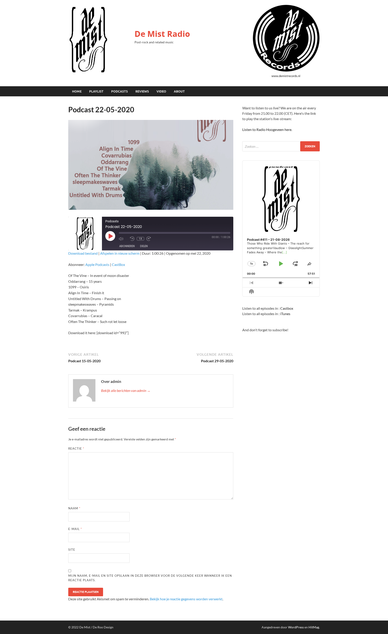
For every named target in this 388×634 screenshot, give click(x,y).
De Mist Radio (162, 33)
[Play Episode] (110, 236)
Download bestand (83, 253)
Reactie (76, 448)
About (179, 91)
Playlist (96, 91)
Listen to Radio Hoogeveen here (266, 129)
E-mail (75, 529)
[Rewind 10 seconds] (132, 239)
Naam (74, 508)
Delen (144, 246)
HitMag (314, 627)
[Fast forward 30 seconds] (150, 239)
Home (77, 91)
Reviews (142, 91)
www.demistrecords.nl (285, 76)
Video (161, 91)
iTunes (285, 313)
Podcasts (119, 91)
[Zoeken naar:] (281, 146)
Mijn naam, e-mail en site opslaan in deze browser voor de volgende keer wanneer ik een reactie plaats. (150, 578)
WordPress (296, 627)
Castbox (286, 308)
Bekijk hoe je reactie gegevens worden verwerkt (186, 599)
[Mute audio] (123, 239)
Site (71, 549)
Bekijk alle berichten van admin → (125, 390)
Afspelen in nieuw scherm (119, 253)
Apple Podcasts (97, 264)
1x (140, 238)
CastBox (118, 264)
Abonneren (127, 246)
